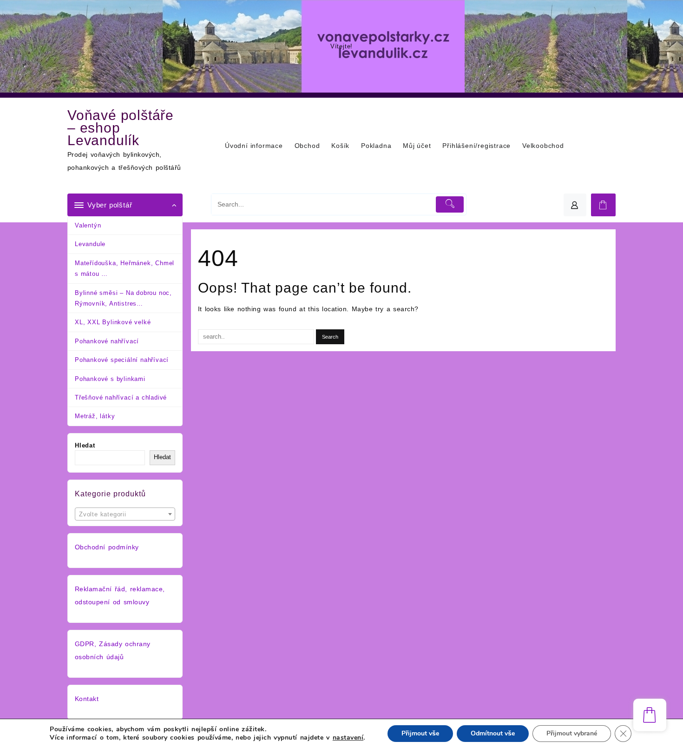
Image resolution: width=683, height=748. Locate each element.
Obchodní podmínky (107, 547)
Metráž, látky (95, 416)
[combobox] (125, 514)
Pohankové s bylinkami (110, 378)
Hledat (85, 445)
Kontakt (87, 698)
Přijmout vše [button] (420, 733)
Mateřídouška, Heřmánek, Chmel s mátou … (124, 268)
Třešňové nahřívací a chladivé (121, 397)
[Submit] (450, 204)
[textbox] (125, 517)
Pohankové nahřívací (107, 341)
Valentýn (88, 225)
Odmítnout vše (493, 733)
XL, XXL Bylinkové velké (113, 322)
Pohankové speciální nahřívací (122, 359)
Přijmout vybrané (571, 733)
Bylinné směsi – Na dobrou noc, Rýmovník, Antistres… (123, 298)
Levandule (90, 243)
